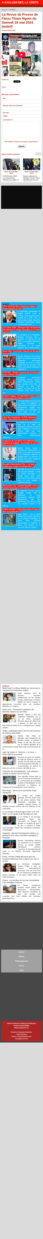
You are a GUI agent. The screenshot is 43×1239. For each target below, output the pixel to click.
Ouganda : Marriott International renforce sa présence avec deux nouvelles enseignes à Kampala (20, 835)
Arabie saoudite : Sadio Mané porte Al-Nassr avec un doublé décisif (20, 510)
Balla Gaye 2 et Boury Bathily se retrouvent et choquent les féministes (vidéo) (21, 689)
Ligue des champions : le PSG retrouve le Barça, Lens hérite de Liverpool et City (19, 418)
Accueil (4, 10)
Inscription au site (21, 1039)
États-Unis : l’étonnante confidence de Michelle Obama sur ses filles (18, 710)
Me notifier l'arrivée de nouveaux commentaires (21, 141)
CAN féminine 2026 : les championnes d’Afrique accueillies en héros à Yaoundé (11, 178)
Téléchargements (21, 961)
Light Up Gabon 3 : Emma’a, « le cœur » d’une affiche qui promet (19, 753)
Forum (21, 966)
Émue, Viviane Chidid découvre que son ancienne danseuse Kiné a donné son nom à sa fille (20, 859)
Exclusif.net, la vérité (21, 2)
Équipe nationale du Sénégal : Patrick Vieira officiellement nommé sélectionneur (31, 178)
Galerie (21, 956)
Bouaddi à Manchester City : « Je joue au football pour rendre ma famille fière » (19, 465)
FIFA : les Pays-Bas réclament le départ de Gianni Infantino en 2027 (20, 307)
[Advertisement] (20, 233)
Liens (21, 970)
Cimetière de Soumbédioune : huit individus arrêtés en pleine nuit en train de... (20, 772)
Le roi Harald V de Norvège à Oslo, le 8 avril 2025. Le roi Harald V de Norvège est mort (20, 813)
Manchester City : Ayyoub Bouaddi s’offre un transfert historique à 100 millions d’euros (20, 487)
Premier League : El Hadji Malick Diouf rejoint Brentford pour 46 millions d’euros (21, 397)
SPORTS (12, 10)
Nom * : (5, 98)
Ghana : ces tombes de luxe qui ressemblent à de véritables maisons (20, 881)
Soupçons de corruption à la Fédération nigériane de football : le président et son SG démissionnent (20, 443)
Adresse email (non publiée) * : (13, 105)
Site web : (6, 112)
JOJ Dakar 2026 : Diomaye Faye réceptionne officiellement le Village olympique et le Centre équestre (21, 329)
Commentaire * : (8, 120)
